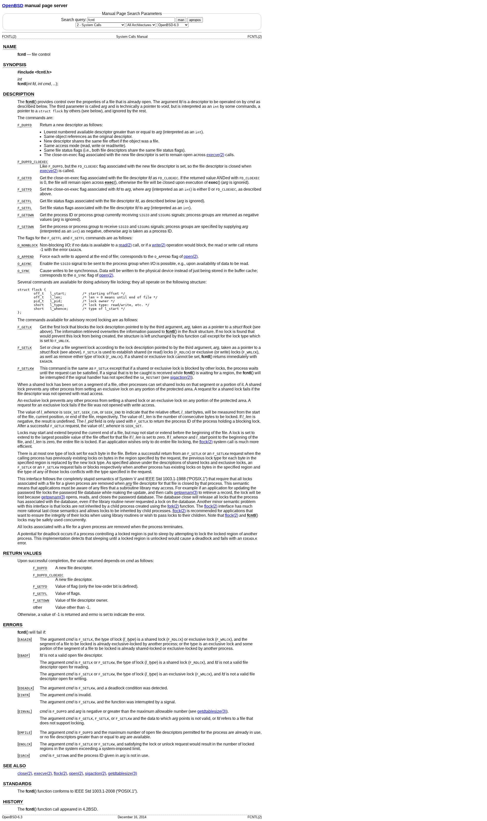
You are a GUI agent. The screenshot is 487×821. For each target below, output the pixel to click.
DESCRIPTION (18, 94)
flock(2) (206, 442)
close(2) (25, 773)
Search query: (74, 19)
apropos (195, 20)
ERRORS (13, 624)
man (181, 20)
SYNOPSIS (14, 64)
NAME (9, 46)
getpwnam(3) (186, 492)
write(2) (158, 245)
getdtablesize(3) (211, 711)
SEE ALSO (14, 765)
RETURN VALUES (22, 553)
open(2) (191, 256)
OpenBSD (12, 5)
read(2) (125, 245)
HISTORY (13, 801)
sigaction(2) (180, 377)
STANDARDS (17, 783)
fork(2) (173, 506)
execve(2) (215, 155)
